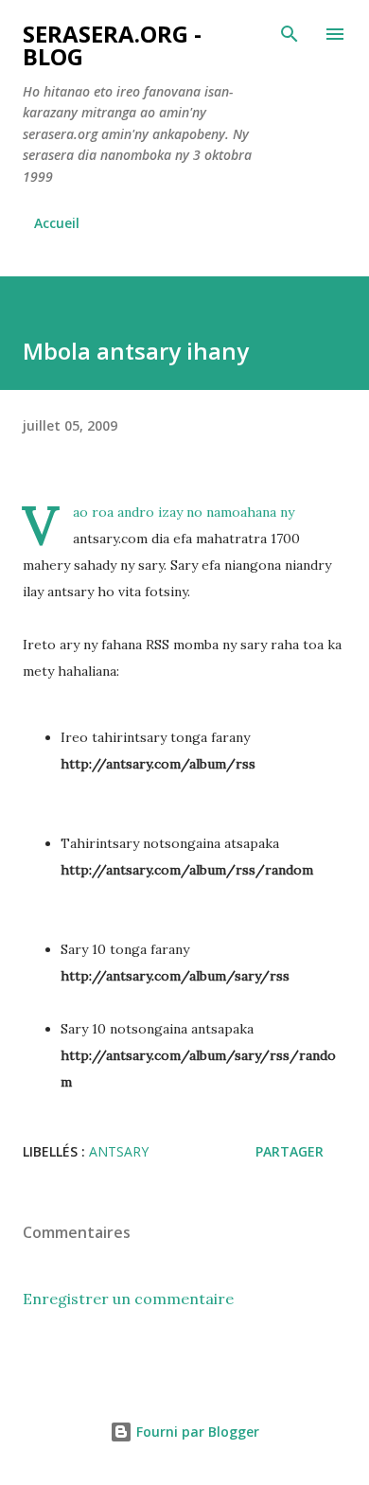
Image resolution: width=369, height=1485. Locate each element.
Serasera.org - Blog (112, 45)
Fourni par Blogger (195, 1432)
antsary (119, 1151)
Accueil (56, 223)
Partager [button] (289, 1151)
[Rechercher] (289, 34)
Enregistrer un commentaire (128, 1298)
